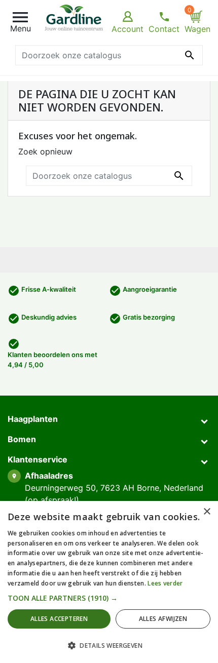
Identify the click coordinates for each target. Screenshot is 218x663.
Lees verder (165, 583)
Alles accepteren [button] (59, 618)
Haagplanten (33, 419)
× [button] (206, 512)
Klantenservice (37, 459)
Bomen (22, 439)
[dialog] (109, 582)
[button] (109, 598)
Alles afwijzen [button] (163, 618)
